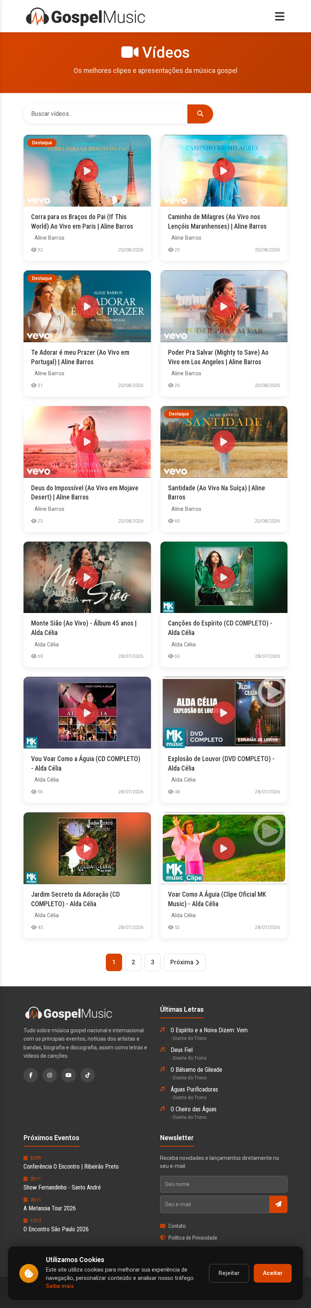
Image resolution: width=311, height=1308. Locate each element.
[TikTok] (87, 1075)
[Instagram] (49, 1075)
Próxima (181, 962)
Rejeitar (229, 1273)
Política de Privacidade (192, 1238)
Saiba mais (60, 1286)
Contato (177, 1226)
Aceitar (273, 1273)
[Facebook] (31, 1075)
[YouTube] (68, 1075)
